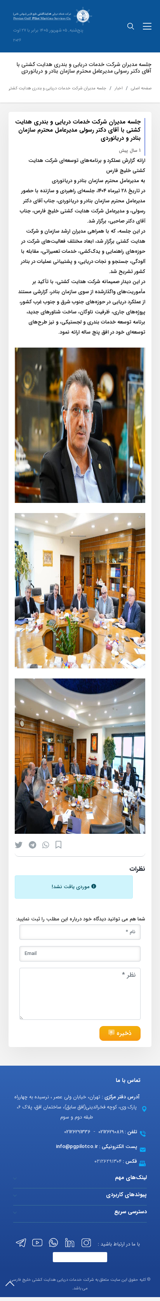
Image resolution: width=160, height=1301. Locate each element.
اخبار (119, 88)
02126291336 (77, 1132)
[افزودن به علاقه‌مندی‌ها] (58, 845)
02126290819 (110, 1132)
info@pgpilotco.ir (77, 1147)
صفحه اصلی (141, 88)
